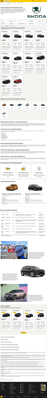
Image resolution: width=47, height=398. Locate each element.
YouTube (23, 386)
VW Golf (41, 217)
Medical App (2, 385)
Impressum (12, 396)
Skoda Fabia (18, 214)
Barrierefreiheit (44, 396)
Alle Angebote (23, 332)
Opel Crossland (41, 226)
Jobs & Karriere (30, 384)
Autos (3, 2)
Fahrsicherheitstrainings (13, 388)
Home (1, 4)
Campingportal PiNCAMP (13, 393)
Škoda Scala (27, 194)
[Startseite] (5, 1)
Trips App (2, 388)
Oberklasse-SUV (7, 231)
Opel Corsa (40, 215)
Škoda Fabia (4, 194)
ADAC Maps (11, 390)
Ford (42, 214)
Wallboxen (14, 2)
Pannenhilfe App (3, 384)
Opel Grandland (41, 229)
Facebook (23, 384)
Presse (29, 393)
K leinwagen (6, 214)
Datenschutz (18, 396)
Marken (6, 4)
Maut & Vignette (8, 2)
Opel (41, 220)
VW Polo (41, 214)
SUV (4, 12)
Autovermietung (12, 385)
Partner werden (30, 385)
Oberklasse (6, 223)
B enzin (13, 214)
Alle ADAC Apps (3, 389)
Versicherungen (11, 384)
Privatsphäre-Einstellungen (27, 396)
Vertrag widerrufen (36, 396)
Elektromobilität (12, 389)
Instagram (23, 387)
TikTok (22, 389)
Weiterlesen (2, 13)
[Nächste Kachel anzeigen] (45, 181)
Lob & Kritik (30, 388)
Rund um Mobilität (19, 2)
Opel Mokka (42, 235)
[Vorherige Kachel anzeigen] (43, 181)
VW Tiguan (41, 228)
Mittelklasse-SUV (7, 228)
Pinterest (23, 392)
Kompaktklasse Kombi (8, 217)
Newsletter (30, 389)
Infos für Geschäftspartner (32, 390)
